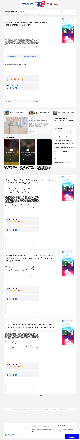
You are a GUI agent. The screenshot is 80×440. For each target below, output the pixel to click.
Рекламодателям (26, 14)
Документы (61, 409)
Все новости (64, 166)
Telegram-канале (10, 56)
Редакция (39, 14)
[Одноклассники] (10, 88)
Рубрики (43, 14)
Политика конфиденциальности (10, 436)
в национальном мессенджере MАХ (30, 56)
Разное (66, 409)
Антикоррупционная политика (9, 434)
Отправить (36, 101)
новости (7, 18)
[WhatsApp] (16, 88)
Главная (12, 14)
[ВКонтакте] (7, 88)
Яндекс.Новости (26, 60)
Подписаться (71, 437)
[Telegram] (13, 88)
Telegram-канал (16, 64)
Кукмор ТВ (7, 14)
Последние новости (18, 14)
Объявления (51, 409)
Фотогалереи (33, 14)
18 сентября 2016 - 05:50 (8, 330)
